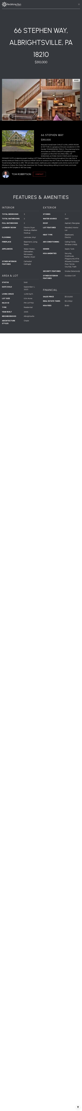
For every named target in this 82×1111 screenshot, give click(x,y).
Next (12, 117)
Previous (5, 117)
